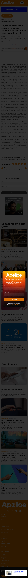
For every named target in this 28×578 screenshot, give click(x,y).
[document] (14, 289)
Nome (5, 285)
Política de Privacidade (16, 304)
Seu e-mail (6, 292)
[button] (23, 273)
